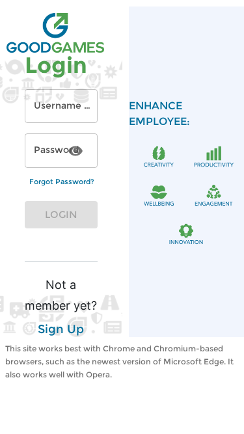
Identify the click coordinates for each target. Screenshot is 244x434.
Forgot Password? (61, 181)
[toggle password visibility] (75, 151)
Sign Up (61, 329)
